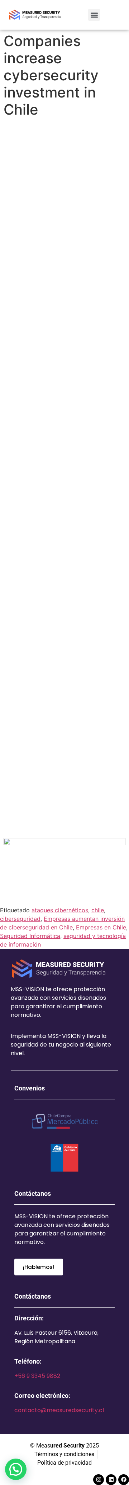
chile (97, 910)
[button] (94, 15)
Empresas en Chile (101, 927)
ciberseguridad (20, 918)
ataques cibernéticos (60, 910)
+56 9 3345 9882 (37, 1376)
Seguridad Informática (30, 935)
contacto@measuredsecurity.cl (59, 1410)
